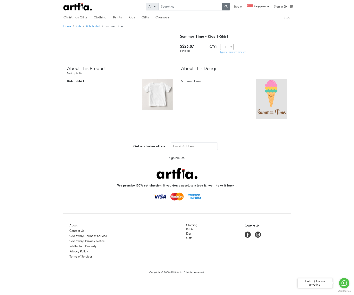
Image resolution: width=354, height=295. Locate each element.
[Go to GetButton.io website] (344, 291)
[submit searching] (226, 6)
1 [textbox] (225, 47)
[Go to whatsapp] (344, 283)
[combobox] (227, 47)
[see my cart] (291, 6)
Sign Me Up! (177, 158)
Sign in (279, 6)
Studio (238, 6)
